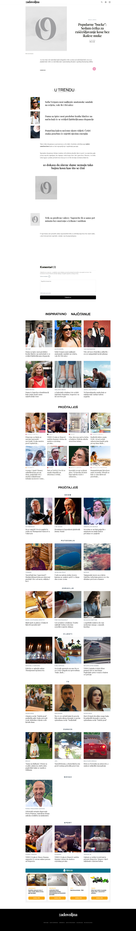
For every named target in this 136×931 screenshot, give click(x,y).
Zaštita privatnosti (70, 922)
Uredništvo (62, 922)
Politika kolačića (88, 922)
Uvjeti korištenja (54, 922)
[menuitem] (105, 2)
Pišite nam (46, 922)
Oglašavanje (79, 922)
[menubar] (105, 2)
